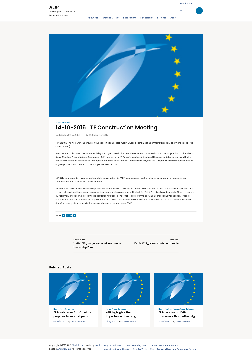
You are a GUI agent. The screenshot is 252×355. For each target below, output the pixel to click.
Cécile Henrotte (99, 135)
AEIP (54, 7)
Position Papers (171, 309)
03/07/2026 (58, 321)
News (56, 309)
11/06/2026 (111, 321)
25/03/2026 (163, 321)
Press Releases (64, 122)
